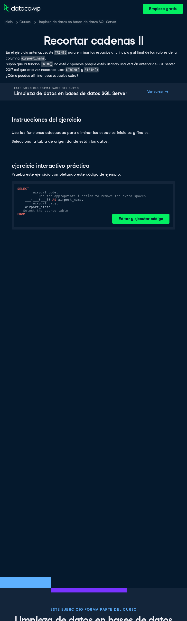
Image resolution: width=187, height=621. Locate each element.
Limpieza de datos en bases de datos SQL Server (76, 22)
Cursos (25, 22)
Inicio (8, 22)
